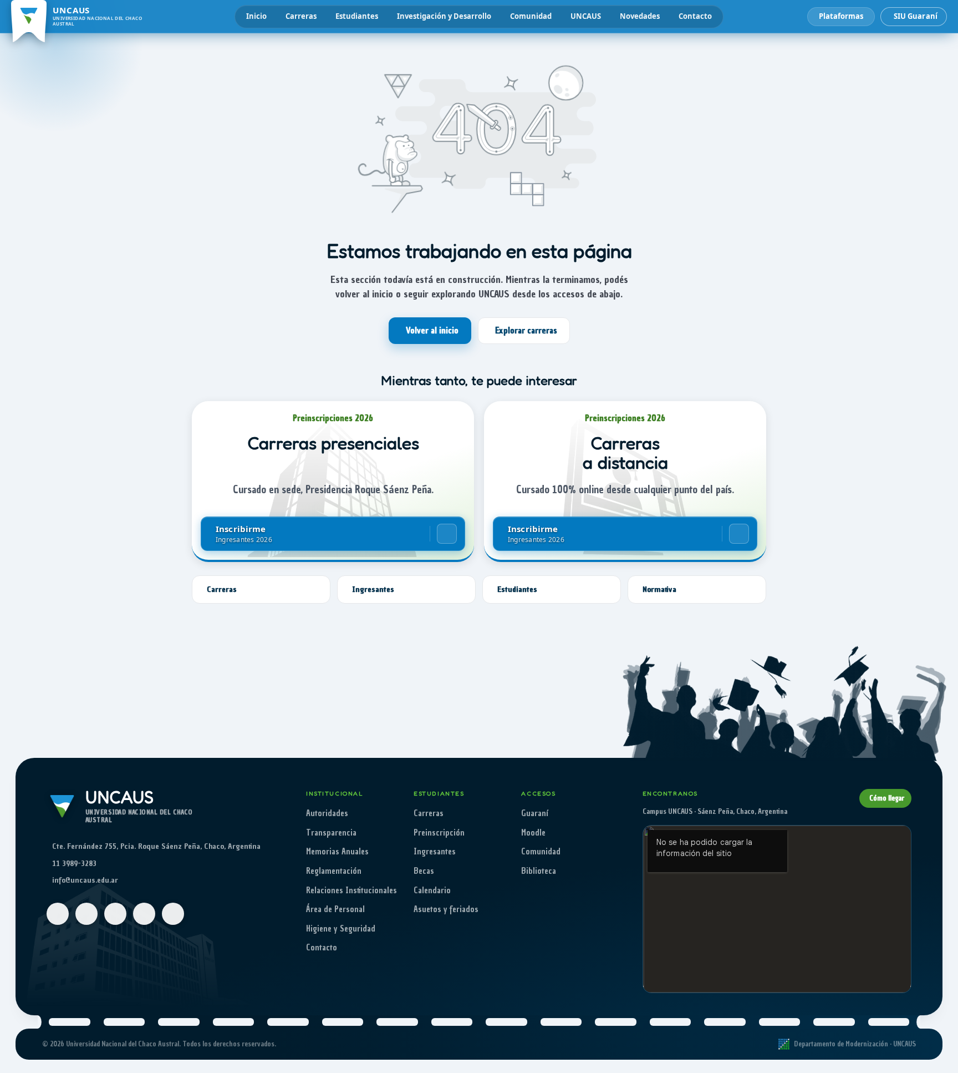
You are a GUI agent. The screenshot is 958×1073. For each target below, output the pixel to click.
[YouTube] (115, 914)
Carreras (301, 16)
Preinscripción (439, 832)
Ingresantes (435, 851)
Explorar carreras (526, 330)
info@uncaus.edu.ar (85, 880)
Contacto (695, 16)
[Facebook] (58, 914)
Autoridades (327, 813)
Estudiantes (356, 16)
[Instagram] (86, 914)
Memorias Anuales (337, 851)
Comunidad (531, 16)
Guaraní (534, 813)
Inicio (256, 16)
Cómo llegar (886, 798)
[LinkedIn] (173, 914)
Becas (424, 871)
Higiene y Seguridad (340, 928)
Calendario (432, 890)
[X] (144, 914)
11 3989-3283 (74, 863)
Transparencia (331, 832)
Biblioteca (538, 871)
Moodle (533, 832)
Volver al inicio (432, 330)
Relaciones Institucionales (351, 890)
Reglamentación (333, 871)
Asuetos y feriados (446, 909)
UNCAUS (585, 16)
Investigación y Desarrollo (444, 16)
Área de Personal (335, 909)
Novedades (640, 16)
